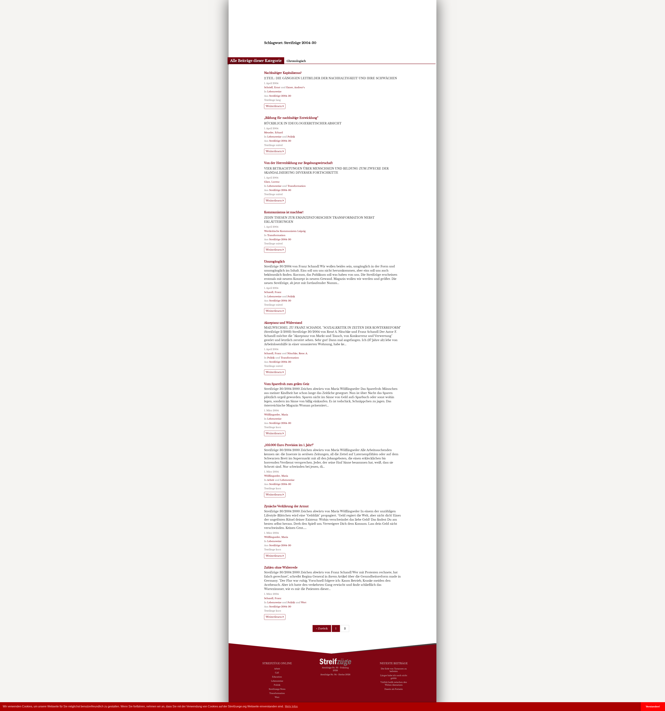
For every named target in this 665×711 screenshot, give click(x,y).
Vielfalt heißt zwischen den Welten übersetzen (393, 683)
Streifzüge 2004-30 (280, 96)
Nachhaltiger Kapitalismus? (283, 73)
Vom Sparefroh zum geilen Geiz (286, 384)
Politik (291, 136)
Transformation (296, 186)
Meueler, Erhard (273, 132)
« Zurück (322, 628)
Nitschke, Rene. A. (297, 353)
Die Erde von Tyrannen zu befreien (394, 670)
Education (277, 677)
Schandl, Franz (272, 292)
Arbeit (270, 480)
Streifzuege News (277, 689)
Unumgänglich (274, 261)
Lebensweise (274, 91)
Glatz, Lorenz (272, 182)
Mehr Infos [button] (291, 706)
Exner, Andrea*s (295, 87)
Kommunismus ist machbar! (283, 212)
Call (277, 672)
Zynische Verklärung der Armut (286, 506)
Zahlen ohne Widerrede (281, 567)
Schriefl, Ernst (272, 87)
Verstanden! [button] (653, 706)
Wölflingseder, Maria (276, 414)
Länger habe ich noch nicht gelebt (393, 676)
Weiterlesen (274, 106)
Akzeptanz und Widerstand (283, 322)
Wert (303, 602)
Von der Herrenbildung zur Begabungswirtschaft (298, 163)
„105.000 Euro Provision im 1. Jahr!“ (289, 445)
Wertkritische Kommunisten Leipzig (285, 231)
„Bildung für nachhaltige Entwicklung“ (291, 118)
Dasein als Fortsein (393, 689)
